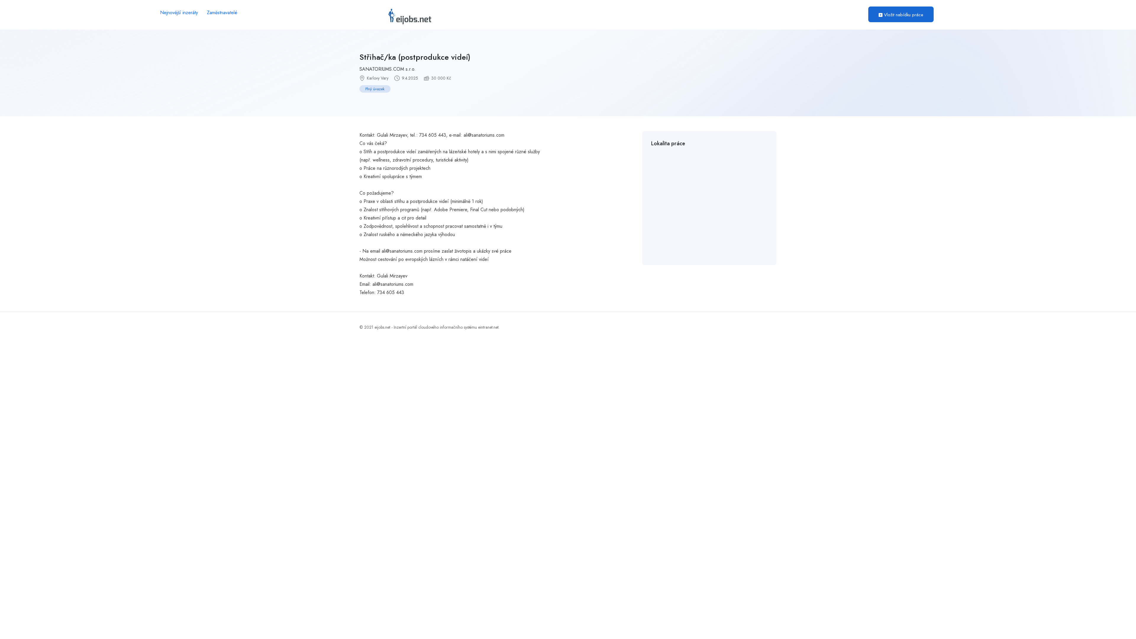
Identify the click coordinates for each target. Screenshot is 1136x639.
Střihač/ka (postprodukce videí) (414, 57)
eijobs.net (382, 327)
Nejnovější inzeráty (179, 12)
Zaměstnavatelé (222, 12)
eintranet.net (488, 327)
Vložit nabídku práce (902, 15)
